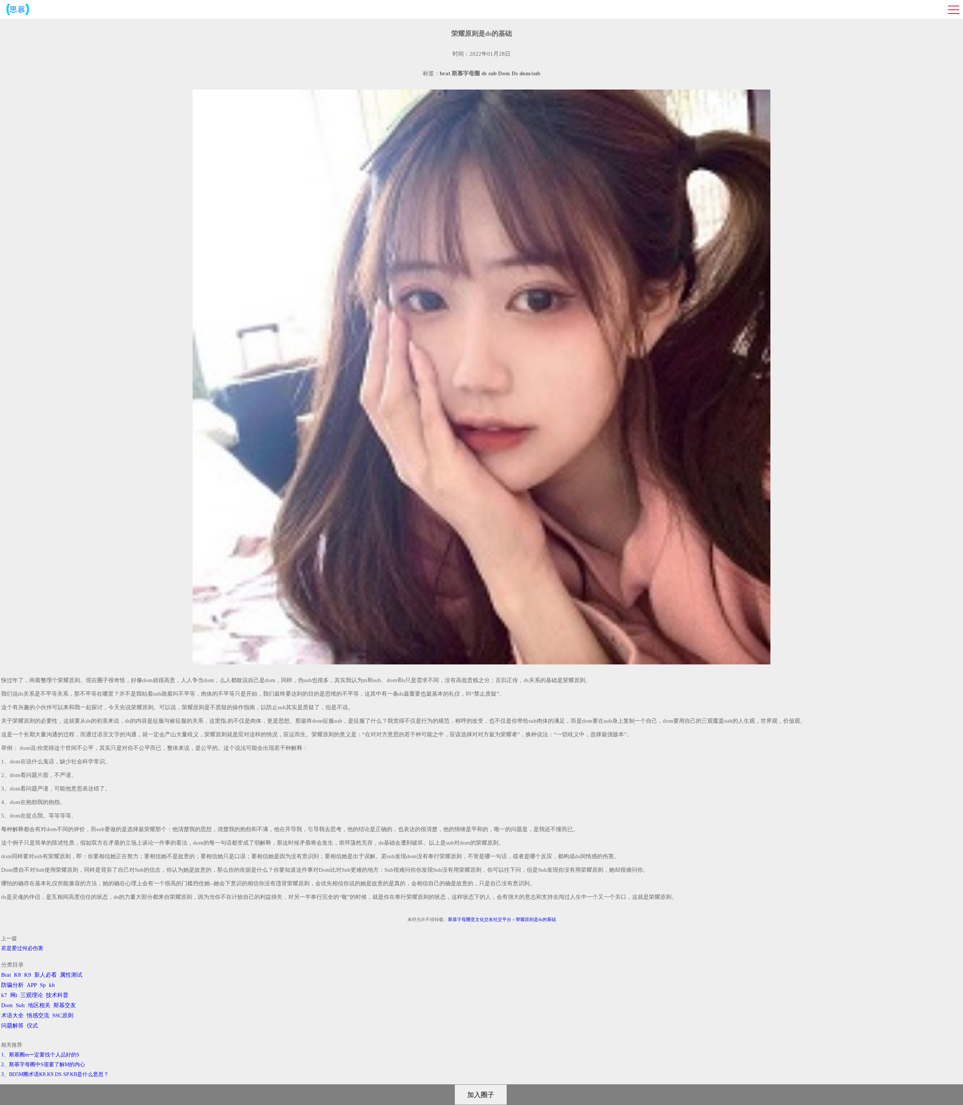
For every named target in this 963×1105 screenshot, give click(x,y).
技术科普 (57, 995)
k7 (4, 995)
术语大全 (12, 1015)
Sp (43, 985)
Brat (6, 975)
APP (32, 985)
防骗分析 (12, 985)
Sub (20, 1005)
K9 (27, 975)
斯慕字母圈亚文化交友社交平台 (479, 919)
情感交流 (38, 1015)
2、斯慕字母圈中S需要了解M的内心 (43, 1064)
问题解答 (12, 1026)
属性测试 (71, 975)
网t (13, 995)
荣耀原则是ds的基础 (536, 919)
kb (52, 985)
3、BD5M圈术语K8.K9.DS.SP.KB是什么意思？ (55, 1074)
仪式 (32, 1026)
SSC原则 (62, 1015)
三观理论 (31, 995)
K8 (17, 975)
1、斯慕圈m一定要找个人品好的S (40, 1055)
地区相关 (39, 1005)
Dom (7, 1005)
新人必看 (45, 975)
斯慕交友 (64, 1005)
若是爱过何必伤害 (22, 948)
